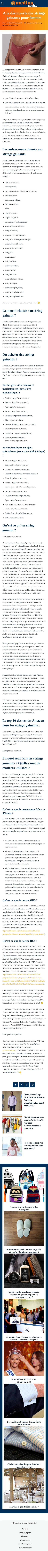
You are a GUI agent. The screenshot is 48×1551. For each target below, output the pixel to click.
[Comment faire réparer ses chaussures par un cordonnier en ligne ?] (24, 1316)
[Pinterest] (26, 1084)
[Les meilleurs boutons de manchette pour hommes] (24, 1401)
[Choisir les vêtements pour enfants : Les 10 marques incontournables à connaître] (12, 1123)
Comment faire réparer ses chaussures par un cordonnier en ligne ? (24, 1338)
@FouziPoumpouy (9, 1050)
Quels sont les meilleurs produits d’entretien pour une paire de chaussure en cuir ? (24, 1294)
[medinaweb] (24, 4)
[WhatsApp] (32, 1084)
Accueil (4, 23)
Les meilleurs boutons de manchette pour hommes (24, 1423)
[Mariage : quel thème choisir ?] (24, 1485)
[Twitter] (21, 1084)
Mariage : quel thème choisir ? (24, 1506)
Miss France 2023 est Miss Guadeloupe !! (24, 1380)
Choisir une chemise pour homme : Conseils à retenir (24, 1465)
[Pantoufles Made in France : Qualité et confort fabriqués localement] (24, 1228)
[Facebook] (15, 1084)
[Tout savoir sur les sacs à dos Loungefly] (24, 1186)
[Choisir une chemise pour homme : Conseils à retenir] (24, 1443)
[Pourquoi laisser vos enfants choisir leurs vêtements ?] (12, 1146)
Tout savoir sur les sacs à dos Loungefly (24, 1208)
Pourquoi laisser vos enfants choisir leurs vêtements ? (33, 1146)
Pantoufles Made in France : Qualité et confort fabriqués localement (24, 1250)
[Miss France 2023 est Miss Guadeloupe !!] (24, 1358)
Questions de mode (15, 23)
